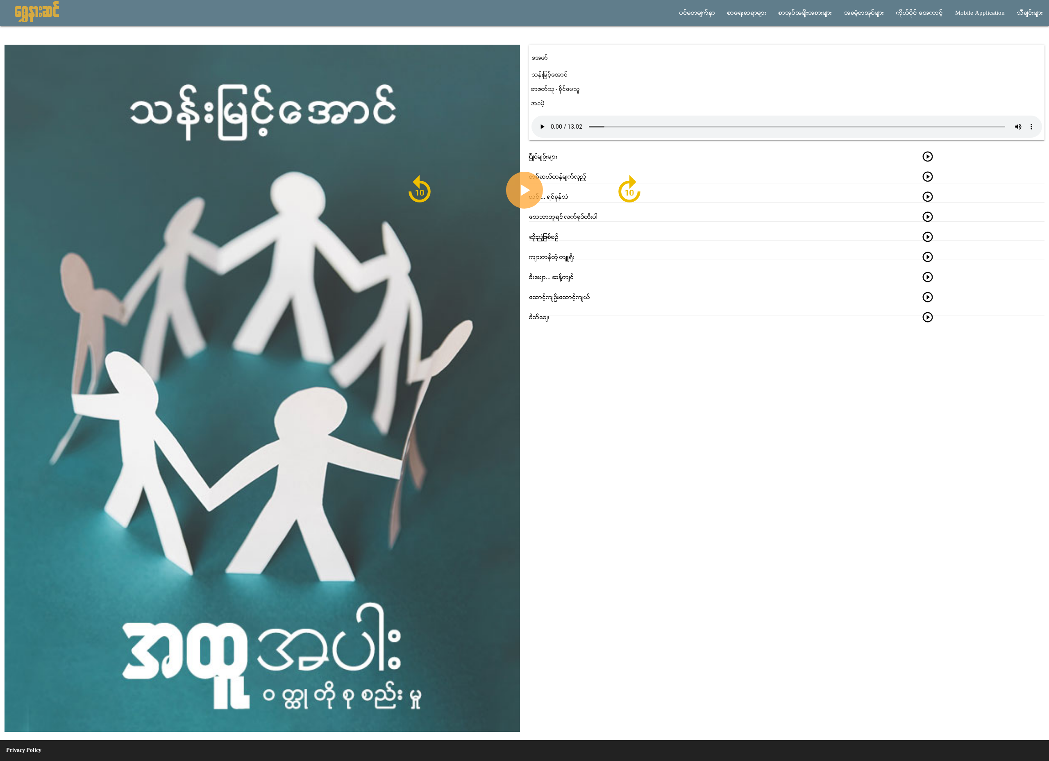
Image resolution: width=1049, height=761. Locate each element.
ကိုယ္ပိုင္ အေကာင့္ (919, 13)
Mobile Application (980, 13)
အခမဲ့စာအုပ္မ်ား (864, 13)
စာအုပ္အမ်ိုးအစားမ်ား (805, 13)
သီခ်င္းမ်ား (1030, 13)
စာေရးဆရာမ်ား (746, 13)
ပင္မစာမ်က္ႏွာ (697, 13)
